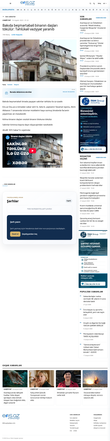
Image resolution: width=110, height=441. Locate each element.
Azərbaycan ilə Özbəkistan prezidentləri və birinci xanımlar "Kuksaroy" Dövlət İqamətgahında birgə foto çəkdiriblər (91, 43)
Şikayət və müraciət (99, 428)
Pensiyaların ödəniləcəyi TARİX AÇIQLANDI (93, 335)
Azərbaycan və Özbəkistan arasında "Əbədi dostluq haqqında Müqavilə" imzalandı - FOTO (92, 27)
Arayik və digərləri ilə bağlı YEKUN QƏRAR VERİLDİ (94, 324)
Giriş (99, 3)
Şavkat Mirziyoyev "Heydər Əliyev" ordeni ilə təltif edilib (91, 57)
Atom (75, 431)
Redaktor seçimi (74, 420)
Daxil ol (15, 234)
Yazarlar (72, 425)
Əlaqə (95, 420)
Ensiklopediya (8, 10)
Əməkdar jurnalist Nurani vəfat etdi (68, 393)
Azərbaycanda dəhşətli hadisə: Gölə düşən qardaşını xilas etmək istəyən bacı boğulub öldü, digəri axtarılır (15, 397)
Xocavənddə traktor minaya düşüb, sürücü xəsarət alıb (93, 395)
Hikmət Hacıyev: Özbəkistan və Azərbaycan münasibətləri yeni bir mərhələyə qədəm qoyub (93, 85)
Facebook (9, 84)
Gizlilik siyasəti (98, 425)
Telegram (16, 84)
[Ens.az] (28, 3)
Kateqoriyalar (74, 423)
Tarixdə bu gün (74, 428)
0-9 (18, 10)
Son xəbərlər (73, 418)
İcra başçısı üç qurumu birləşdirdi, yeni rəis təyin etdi (93, 312)
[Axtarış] (90, 3)
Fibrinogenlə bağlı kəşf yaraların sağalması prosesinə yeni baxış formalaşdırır (92, 195)
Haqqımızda (97, 418)
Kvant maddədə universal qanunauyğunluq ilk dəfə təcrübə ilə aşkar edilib (91, 208)
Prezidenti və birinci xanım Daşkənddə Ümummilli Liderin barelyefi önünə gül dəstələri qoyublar (92, 70)
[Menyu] (10, 3)
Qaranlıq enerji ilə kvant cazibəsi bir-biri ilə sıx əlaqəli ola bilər (91, 221)
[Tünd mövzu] (94, 3)
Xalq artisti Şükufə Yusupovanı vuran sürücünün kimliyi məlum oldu (41, 396)
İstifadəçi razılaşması (100, 423)
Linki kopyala (16, 35)
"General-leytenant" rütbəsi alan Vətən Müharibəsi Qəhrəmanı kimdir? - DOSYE (93, 348)
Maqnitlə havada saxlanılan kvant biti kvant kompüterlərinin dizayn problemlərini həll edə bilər (91, 182)
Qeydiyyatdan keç (29, 234)
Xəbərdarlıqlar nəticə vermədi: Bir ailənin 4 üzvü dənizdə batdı (94, 299)
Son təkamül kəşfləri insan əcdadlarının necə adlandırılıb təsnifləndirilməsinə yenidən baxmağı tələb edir (92, 166)
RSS (71, 431)
